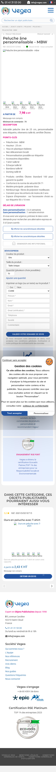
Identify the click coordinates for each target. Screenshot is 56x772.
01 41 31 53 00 (14, 628)
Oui (11, 287)
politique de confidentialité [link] (35, 406)
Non (19, 287)
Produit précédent (13, 34)
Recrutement (11, 660)
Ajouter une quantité (16, 278)
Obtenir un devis (28, 576)
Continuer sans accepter (14, 360)
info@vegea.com (39, 2)
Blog (7, 667)
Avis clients (10, 664)
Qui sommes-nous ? (14, 649)
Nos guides (10, 671)
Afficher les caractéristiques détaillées (29, 229)
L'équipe (9, 652)
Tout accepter (14, 413)
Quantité (10, 270)
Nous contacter (12, 679)
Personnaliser (41, 413)
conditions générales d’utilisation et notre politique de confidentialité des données (28, 342)
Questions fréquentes (15, 675)
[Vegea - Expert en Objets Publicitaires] (16, 14)
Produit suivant (43, 34)
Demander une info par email (31, 244)
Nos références (12, 656)
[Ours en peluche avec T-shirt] (28, 537)
